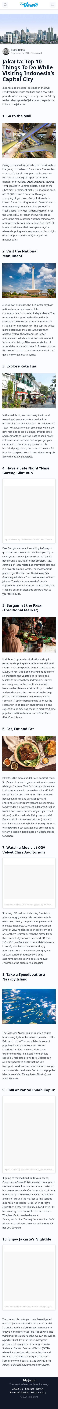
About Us (17, 1389)
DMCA (39, 1389)
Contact (29, 1389)
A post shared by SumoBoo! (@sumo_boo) (24, 1169)
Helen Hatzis (18, 50)
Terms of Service (19, 1392)
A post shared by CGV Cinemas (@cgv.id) (23, 904)
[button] (5, 5)
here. (11, 836)
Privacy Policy (38, 1392)
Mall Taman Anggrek (34, 210)
